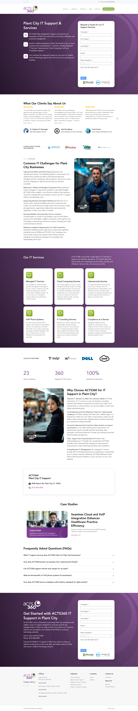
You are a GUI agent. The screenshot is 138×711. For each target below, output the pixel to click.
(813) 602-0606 (42, 683)
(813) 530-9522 (42, 689)
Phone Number (86, 60)
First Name (85, 39)
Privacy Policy (111, 708)
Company (84, 32)
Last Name (85, 46)
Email (83, 53)
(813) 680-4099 (34, 638)
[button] (21, 118)
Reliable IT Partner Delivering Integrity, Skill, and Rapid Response (91, 520)
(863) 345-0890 (42, 696)
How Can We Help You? (89, 67)
